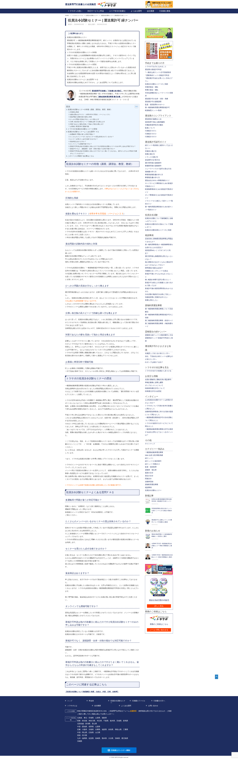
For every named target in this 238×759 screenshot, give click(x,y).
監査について (150, 128)
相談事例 (148, 487)
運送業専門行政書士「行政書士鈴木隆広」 (107, 91)
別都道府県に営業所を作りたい (156, 297)
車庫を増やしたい (151, 300)
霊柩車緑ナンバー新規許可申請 (157, 75)
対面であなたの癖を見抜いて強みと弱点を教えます (86, 124)
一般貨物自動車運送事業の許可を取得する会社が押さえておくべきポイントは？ (159, 432)
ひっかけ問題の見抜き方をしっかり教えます (84, 119)
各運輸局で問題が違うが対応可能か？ (82, 134)
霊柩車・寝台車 (150, 470)
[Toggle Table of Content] (135, 106)
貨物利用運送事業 (151, 484)
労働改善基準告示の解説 (154, 125)
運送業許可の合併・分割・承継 (156, 99)
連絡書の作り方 (150, 172)
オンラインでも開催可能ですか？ (81, 144)
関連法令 (148, 479)
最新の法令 (149, 473)
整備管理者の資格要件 (153, 166)
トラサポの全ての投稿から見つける (158, 371)
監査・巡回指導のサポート (155, 104)
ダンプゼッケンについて (154, 385)
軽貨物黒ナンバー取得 (153, 110)
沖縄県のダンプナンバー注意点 (156, 271)
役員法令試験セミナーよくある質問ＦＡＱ (83, 132)
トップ (69, 701)
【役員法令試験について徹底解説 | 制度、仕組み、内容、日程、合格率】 (92, 692)
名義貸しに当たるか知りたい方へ (157, 353)
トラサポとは (72, 706)
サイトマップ (150, 444)
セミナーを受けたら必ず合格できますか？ (84, 139)
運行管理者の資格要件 (153, 163)
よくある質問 (126, 706)
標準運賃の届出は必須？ (154, 268)
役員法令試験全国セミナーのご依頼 (158, 230)
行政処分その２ (150, 134)
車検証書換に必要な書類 (154, 382)
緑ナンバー (149, 458)
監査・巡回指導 (150, 467)
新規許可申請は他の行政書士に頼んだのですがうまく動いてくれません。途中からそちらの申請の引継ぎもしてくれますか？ (103, 152)
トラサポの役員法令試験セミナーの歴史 (82, 129)
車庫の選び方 (150, 154)
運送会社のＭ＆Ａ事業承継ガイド (157, 180)
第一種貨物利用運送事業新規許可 (157, 107)
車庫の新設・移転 (151, 90)
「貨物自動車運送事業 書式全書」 (109, 97)
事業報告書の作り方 (152, 177)
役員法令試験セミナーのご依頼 (156, 84)
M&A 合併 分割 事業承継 (154, 455)
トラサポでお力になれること (155, 66)
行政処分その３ (150, 137)
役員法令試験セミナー (153, 490)
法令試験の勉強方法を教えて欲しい (158, 294)
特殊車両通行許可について (155, 388)
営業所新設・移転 (151, 87)
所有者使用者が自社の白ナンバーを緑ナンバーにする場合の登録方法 (162, 510)
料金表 (91, 701)
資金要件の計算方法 (152, 160)
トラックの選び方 (151, 157)
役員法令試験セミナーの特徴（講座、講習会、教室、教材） (90, 109)
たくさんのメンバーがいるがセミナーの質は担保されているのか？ (92, 136)
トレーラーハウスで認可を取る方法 (158, 169)
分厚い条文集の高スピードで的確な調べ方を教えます (87, 121)
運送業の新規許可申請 (153, 69)
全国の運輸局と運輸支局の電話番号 (158, 379)
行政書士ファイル (138, 701)
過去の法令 (149, 476)
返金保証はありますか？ (78, 141)
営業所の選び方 (150, 151)
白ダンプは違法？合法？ (154, 362)
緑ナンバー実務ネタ (152, 464)
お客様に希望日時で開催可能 (79, 126)
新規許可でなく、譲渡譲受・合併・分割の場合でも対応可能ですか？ (92, 149)
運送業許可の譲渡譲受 (153, 102)
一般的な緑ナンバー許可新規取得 (158, 72)
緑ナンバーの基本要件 (153, 461)
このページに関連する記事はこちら (81, 156)
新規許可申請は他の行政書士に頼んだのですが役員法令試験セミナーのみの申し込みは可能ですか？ (102, 146)
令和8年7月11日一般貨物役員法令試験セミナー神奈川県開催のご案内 (162, 545)
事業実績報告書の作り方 (154, 175)
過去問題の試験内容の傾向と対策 (81, 117)
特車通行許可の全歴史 (153, 391)
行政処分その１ (150, 131)
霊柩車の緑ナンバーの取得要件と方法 (159, 335)
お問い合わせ (153, 706)
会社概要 (97, 706)
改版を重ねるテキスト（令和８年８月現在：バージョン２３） (90, 114)
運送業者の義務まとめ (153, 119)
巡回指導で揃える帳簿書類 (155, 122)
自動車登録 (149, 482)
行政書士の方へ (159, 701)
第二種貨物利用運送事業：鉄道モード (159, 320)
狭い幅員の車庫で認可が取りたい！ (158, 280)
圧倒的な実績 (74, 112)
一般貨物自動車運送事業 (154, 452)
